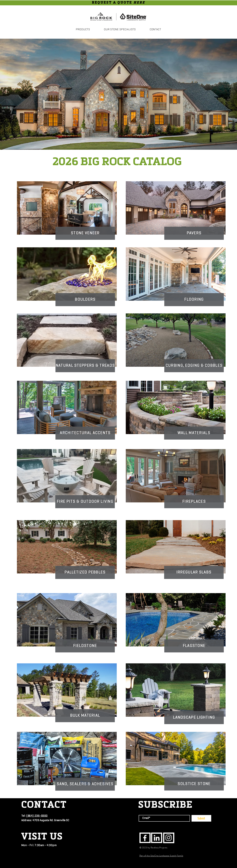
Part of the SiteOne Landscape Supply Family (161, 855)
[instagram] (168, 838)
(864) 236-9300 (37, 816)
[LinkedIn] (157, 838)
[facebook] (145, 838)
